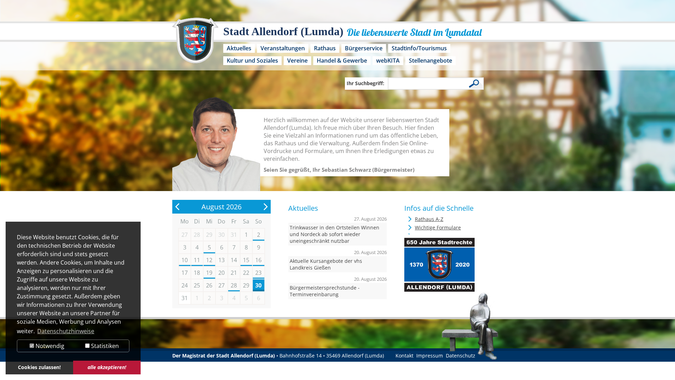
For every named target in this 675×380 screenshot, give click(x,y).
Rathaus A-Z (429, 219)
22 (246, 273)
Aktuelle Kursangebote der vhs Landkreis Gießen (326, 264)
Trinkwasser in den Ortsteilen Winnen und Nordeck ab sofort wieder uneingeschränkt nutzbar (334, 234)
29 (246, 285)
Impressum (429, 355)
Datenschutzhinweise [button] (65, 331)
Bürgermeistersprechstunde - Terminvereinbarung (325, 291)
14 (234, 260)
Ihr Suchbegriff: (365, 83)
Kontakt (404, 355)
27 (221, 285)
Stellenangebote (430, 60)
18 (197, 273)
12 (209, 260)
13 (221, 260)
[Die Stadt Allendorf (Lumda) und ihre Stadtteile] (439, 289)
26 (209, 285)
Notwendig (49, 346)
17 (184, 273)
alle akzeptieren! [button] (107, 367)
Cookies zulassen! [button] (39, 367)
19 (209, 273)
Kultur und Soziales (252, 60)
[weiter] (265, 207)
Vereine (297, 60)
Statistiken (104, 346)
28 (234, 285)
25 (197, 285)
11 (197, 260)
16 (258, 260)
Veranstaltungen (283, 48)
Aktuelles (239, 48)
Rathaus (325, 48)
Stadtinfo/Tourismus (419, 48)
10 (184, 260)
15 (246, 260)
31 (184, 298)
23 (258, 273)
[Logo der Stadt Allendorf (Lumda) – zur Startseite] (195, 44)
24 (184, 285)
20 (221, 273)
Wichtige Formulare (438, 227)
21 (234, 273)
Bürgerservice (363, 48)
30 (258, 285)
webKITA (388, 60)
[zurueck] (177, 207)
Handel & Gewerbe (342, 60)
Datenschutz (460, 355)
